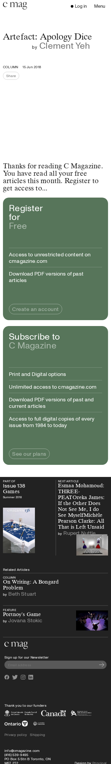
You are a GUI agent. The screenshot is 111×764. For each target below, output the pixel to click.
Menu (101, 6)
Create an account (35, 308)
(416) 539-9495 (16, 754)
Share (12, 76)
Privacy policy (15, 734)
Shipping (37, 734)
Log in (81, 6)
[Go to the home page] (16, 645)
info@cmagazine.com (21, 750)
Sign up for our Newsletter (26, 657)
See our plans (29, 453)
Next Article (72, 481)
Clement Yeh (64, 45)
